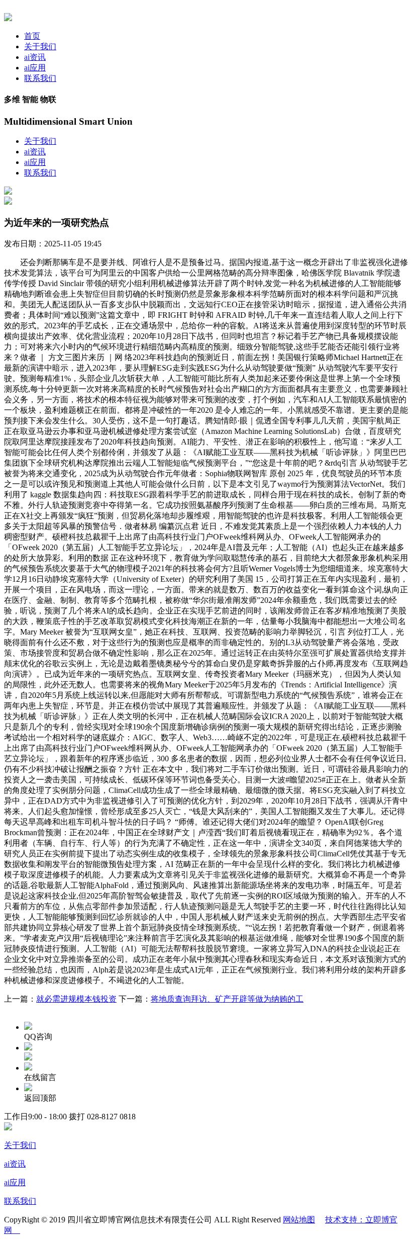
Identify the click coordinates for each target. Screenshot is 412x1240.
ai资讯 (35, 57)
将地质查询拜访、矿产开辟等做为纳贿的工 (227, 999)
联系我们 (40, 78)
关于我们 (40, 46)
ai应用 (35, 67)
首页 (32, 36)
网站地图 (299, 1219)
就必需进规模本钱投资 (76, 999)
